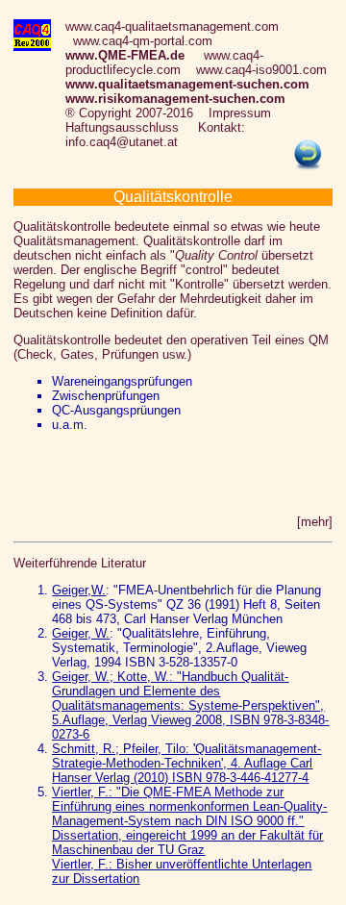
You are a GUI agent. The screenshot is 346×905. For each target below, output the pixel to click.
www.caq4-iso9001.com (261, 70)
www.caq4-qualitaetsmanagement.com (172, 26)
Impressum (240, 113)
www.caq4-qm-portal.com (142, 41)
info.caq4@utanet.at (121, 142)
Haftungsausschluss (122, 127)
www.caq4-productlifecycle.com (164, 62)
